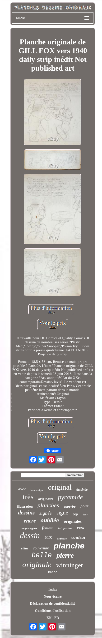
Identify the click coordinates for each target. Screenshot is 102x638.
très (28, 496)
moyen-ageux (29, 528)
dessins (26, 513)
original (60, 487)
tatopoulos (65, 528)
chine (24, 548)
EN (48, 618)
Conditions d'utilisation (52, 610)
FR (56, 618)
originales (73, 521)
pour (84, 506)
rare (48, 537)
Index (52, 589)
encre (30, 521)
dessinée (82, 489)
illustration (25, 506)
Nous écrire (53, 596)
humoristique (37, 490)
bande (52, 572)
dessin (30, 535)
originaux (45, 499)
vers (80, 527)
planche (69, 545)
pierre (65, 555)
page (75, 514)
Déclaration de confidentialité (52, 603)
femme (47, 527)
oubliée (50, 520)
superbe (70, 506)
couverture (41, 548)
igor (85, 514)
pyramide (70, 497)
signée (45, 513)
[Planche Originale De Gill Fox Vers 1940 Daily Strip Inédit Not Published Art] (52, 112)
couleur (78, 537)
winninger (69, 565)
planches (48, 505)
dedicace (62, 538)
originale (36, 564)
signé (62, 513)
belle (42, 555)
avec (22, 489)
